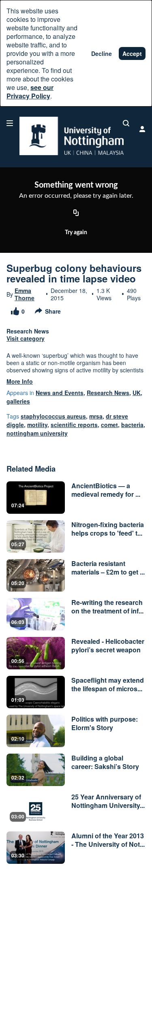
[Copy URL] (76, 213)
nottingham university (37, 433)
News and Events (59, 393)
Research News (108, 393)
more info (19, 381)
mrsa (96, 416)
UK (137, 393)
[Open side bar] (9, 123)
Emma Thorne (24, 294)
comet (109, 425)
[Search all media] (126, 123)
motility (37, 425)
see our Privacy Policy (30, 91)
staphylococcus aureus (53, 416)
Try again (76, 232)
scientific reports (74, 425)
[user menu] (142, 128)
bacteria (132, 425)
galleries (18, 401)
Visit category (25, 338)
